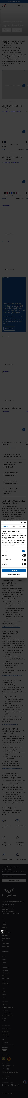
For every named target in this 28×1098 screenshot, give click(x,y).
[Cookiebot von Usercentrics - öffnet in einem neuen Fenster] (20, 522)
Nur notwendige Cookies (14, 574)
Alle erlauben (14, 570)
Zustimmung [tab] (5, 526)
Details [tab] (14, 526)
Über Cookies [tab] (22, 526)
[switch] (24, 555)
